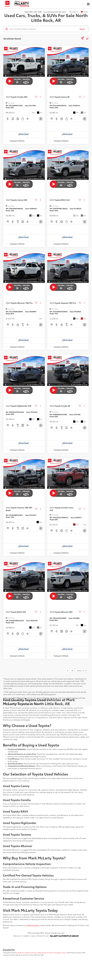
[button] (42, 61)
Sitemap (27, 953)
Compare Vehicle (17, 141)
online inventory (32, 925)
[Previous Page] (67, 670)
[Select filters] (82, 38)
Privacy (34, 953)
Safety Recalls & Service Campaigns (49, 953)
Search (82, 29)
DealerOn (20, 953)
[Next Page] (72, 670)
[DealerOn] (9, 950)
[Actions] (40, 97)
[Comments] (40, 118)
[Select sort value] (87, 39)
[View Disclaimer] (28, 118)
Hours (64, 953)
